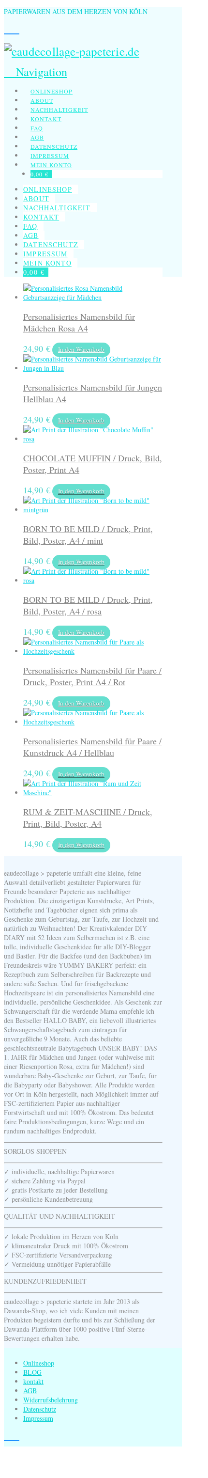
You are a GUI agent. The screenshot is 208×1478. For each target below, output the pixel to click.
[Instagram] (8, 29)
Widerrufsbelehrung (50, 1399)
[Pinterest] (15, 29)
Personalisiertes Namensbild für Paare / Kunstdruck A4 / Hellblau (92, 746)
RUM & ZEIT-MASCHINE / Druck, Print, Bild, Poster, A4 (87, 817)
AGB (30, 1390)
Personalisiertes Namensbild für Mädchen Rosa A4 (79, 322)
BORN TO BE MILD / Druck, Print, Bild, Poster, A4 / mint (88, 534)
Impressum (38, 1418)
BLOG (32, 1372)
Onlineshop (38, 1363)
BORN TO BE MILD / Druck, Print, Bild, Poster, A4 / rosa (88, 605)
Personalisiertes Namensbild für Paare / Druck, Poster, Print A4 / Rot (92, 676)
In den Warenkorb (81, 349)
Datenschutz (39, 1409)
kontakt (33, 1381)
